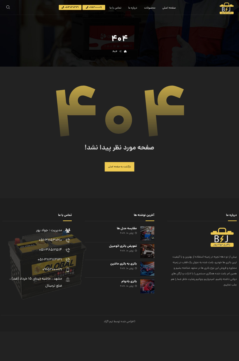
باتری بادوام (129, 281)
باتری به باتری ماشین (123, 263)
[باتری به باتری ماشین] (147, 269)
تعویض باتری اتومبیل (123, 246)
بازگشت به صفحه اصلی (119, 167)
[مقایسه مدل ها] (147, 233)
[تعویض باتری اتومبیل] (147, 251)
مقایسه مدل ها (127, 228)
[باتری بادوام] (147, 286)
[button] (8, 7)
